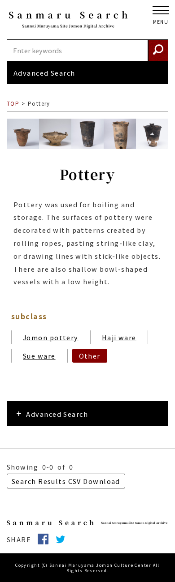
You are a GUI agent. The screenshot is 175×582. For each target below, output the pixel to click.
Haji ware (119, 337)
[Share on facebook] (46, 539)
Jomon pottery (51, 337)
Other (90, 355)
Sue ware (39, 355)
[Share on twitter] (64, 539)
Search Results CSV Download (66, 481)
